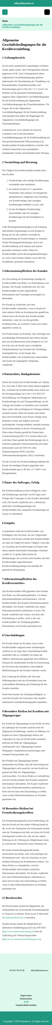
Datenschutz (26, 998)
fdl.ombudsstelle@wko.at (13, 917)
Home (5, 21)
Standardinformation (26, 1005)
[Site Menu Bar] (5, 12)
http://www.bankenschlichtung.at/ (18, 931)
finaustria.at (25, 1021)
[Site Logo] (26, 12)
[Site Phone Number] (47, 12)
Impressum (26, 995)
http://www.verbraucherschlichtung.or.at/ (21, 939)
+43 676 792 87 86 (16, 970)
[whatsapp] (45, 1016)
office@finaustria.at (24, 3)
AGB (26, 1002)
